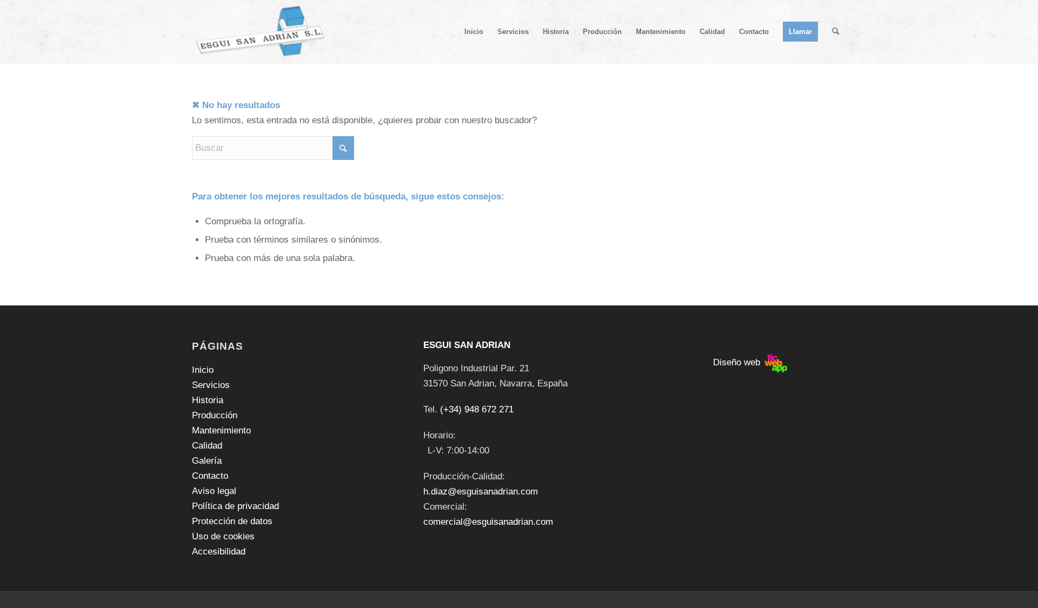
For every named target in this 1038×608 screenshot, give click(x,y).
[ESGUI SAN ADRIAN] (260, 32)
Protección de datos (232, 521)
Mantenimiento (221, 430)
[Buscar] (835, 32)
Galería (207, 461)
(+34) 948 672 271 (477, 409)
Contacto (210, 476)
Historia (207, 400)
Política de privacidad (235, 506)
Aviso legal (214, 491)
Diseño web (738, 362)
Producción (214, 415)
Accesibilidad (218, 551)
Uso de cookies (223, 536)
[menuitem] (473, 32)
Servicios (211, 385)
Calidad (207, 445)
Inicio (203, 370)
